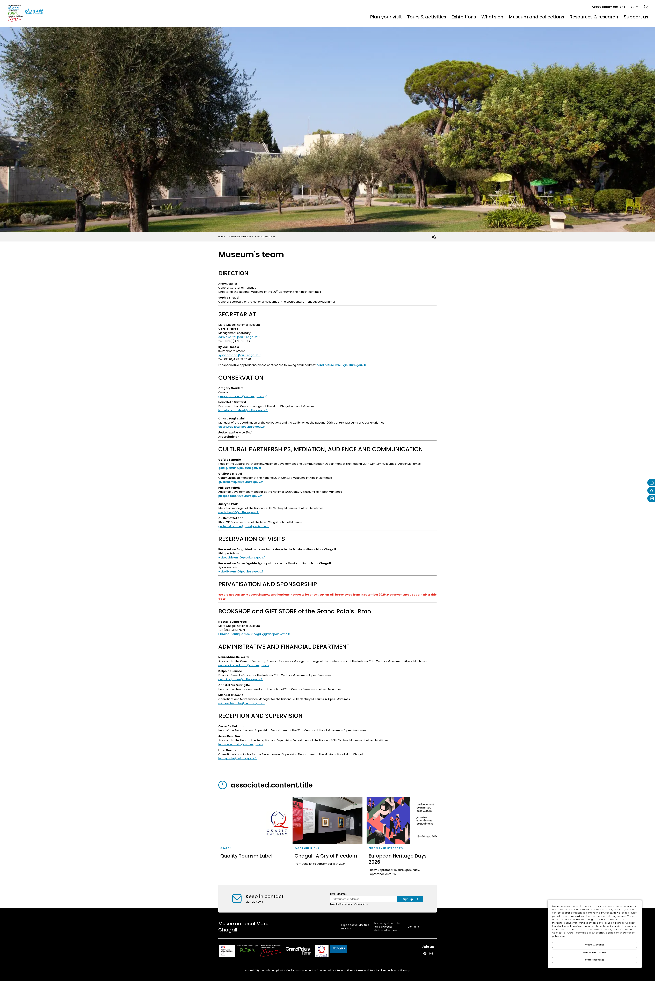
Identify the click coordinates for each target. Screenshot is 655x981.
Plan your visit (386, 17)
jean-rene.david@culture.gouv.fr (240, 744)
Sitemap (405, 970)
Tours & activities (426, 17)
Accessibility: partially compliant (264, 970)
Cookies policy (325, 970)
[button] (646, 7)
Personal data (364, 970)
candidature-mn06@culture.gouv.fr (341, 365)
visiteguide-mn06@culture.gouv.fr (242, 557)
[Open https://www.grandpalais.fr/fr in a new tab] (298, 951)
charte (225, 848)
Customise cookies (594, 960)
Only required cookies (594, 952)
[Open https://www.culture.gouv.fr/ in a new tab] (227, 951)
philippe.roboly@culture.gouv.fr (240, 496)
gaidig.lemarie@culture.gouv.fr (239, 468)
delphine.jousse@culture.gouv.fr (240, 679)
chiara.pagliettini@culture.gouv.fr (241, 427)
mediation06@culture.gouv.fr (238, 512)
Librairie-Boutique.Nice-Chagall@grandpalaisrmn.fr (254, 634)
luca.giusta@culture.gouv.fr (237, 758)
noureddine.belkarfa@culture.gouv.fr (243, 665)
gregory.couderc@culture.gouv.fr (241, 396)
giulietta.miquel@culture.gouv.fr (240, 482)
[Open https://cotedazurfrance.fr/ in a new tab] (338, 949)
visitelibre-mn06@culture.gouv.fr (241, 572)
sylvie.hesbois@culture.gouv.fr (239, 355)
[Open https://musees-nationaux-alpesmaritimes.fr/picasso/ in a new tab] (271, 951)
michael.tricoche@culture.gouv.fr (241, 703)
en (632, 7)
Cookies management (299, 970)
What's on (492, 17)
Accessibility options (608, 7)
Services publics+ (386, 970)
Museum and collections (536, 17)
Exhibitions (464, 17)
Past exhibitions (307, 848)
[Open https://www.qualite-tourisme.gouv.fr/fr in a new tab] (322, 951)
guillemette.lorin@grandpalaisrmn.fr (243, 526)
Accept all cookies (594, 945)
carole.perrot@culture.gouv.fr (238, 337)
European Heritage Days (386, 848)
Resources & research (594, 17)
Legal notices (345, 970)
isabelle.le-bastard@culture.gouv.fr (243, 410)
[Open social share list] (434, 237)
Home (221, 236)
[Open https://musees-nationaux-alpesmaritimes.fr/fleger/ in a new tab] (247, 951)
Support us (636, 17)
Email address (338, 894)
